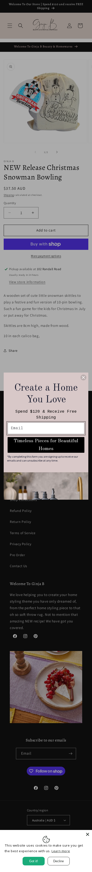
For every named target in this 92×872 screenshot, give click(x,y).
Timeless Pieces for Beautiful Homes (46, 445)
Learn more (61, 851)
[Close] (87, 834)
